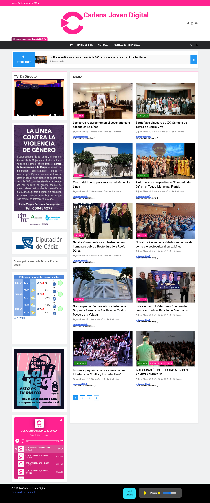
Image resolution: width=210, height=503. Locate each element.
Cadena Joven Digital (116, 15)
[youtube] (196, 23)
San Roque (80, 363)
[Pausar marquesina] (193, 59)
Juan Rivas (80, 131)
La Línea (79, 115)
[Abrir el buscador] (191, 45)
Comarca (142, 363)
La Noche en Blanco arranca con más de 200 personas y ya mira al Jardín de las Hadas (98, 57)
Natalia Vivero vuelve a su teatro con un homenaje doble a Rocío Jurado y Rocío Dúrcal (99, 246)
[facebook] (188, 23)
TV (71, 45)
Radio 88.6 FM (85, 45)
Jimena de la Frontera (161, 363)
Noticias (103, 45)
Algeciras (143, 115)
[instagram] (192, 23)
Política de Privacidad (126, 45)
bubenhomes (80, 136)
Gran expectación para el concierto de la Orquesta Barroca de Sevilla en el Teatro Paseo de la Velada (99, 310)
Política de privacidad (23, 492)
